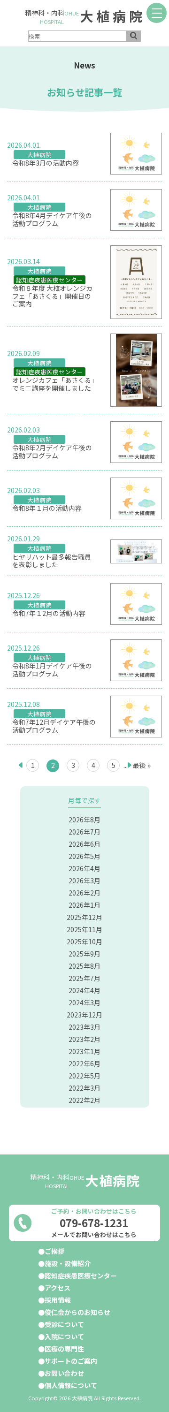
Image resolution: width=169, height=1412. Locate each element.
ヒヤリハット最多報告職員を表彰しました (51, 561)
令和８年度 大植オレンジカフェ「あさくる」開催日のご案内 (52, 296)
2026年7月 (84, 831)
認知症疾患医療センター (49, 279)
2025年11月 (84, 929)
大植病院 (113, 16)
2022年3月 (84, 1088)
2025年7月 (84, 978)
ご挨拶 (54, 1251)
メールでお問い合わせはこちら (94, 1234)
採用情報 (58, 1300)
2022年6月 (84, 1063)
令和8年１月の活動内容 (47, 508)
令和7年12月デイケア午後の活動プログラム (54, 726)
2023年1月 (84, 1051)
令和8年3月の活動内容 (45, 163)
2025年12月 (84, 917)
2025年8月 (84, 966)
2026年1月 (84, 905)
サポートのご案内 (71, 1361)
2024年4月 (84, 990)
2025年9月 (84, 953)
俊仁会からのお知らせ (77, 1312)
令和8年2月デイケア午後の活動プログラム (52, 452)
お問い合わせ (64, 1373)
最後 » (142, 765)
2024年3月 (84, 1002)
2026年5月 (84, 856)
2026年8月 (84, 819)
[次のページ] (130, 765)
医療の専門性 (64, 1348)
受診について (64, 1324)
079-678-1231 (94, 1222)
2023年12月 (84, 1014)
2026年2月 (84, 892)
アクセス (57, 1287)
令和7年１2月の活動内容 (48, 613)
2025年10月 (84, 941)
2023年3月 (84, 1027)
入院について (64, 1336)
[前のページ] (20, 765)
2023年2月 (84, 1039)
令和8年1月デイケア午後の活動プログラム (52, 670)
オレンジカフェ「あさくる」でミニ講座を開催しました (53, 384)
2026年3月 (84, 880)
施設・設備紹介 (68, 1263)
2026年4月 (84, 868)
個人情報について (71, 1385)
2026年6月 (84, 844)
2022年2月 (84, 1100)
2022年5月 (84, 1075)
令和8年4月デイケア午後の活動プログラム (52, 220)
